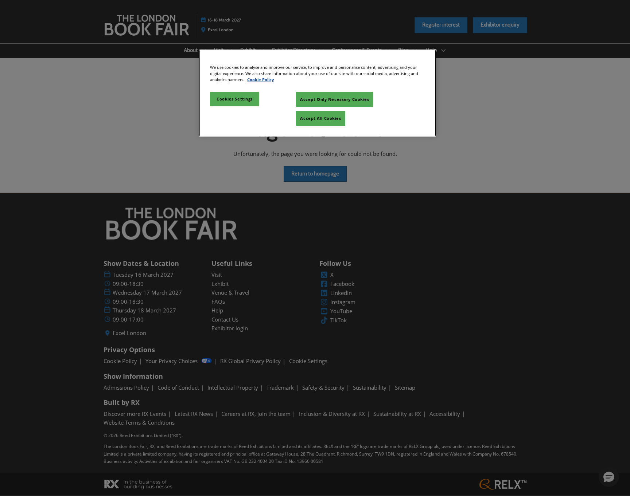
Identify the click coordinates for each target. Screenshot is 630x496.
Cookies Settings (235, 99)
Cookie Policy (260, 79)
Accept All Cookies (320, 118)
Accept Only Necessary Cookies (334, 99)
